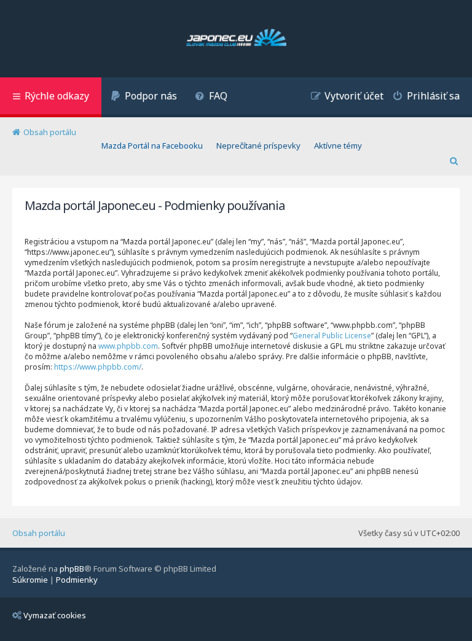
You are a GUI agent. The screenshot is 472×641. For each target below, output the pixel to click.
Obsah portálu (38, 532)
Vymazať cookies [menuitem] (54, 615)
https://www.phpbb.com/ (97, 367)
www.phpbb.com (128, 346)
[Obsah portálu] (236, 39)
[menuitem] (143, 97)
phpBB (72, 568)
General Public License (332, 335)
